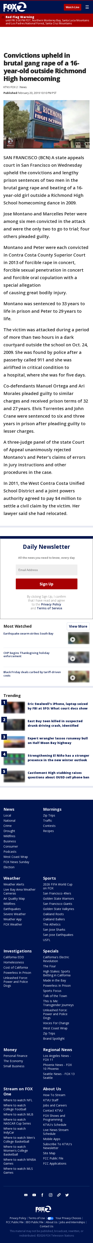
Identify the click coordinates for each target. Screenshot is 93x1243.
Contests (49, 826)
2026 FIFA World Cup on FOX (57, 886)
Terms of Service (49, 608)
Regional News (57, 1049)
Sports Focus (52, 991)
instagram (50, 1195)
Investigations (17, 951)
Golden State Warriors (58, 898)
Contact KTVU (53, 1110)
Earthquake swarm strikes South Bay (28, 633)
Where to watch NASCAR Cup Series (17, 1121)
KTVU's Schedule (54, 1125)
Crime (7, 826)
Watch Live (72, 7)
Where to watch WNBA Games (19, 1161)
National (9, 820)
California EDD (13, 957)
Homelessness (13, 962)
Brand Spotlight (54, 1038)
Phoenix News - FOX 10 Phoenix (57, 1067)
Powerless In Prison (17, 973)
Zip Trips (49, 815)
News (23, 87)
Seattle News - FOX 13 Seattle (59, 1076)
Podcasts (9, 851)
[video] (79, 638)
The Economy (13, 1061)
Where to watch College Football (14, 1107)
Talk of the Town (55, 996)
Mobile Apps (51, 1139)
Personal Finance (15, 1056)
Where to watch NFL (17, 1100)
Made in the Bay (54, 980)
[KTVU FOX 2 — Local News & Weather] (16, 7)
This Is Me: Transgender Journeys (58, 1003)
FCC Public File (53, 1158)
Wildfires (9, 836)
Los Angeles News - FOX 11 (57, 1058)
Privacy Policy (51, 604)
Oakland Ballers (54, 919)
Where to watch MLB (18, 1114)
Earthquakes (12, 909)
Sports (49, 878)
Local (7, 815)
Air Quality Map (14, 898)
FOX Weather (12, 924)
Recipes (48, 831)
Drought (9, 831)
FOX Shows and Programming (54, 1118)
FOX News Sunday (16, 862)
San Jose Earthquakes (58, 935)
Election (8, 867)
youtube (34, 1195)
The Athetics (52, 924)
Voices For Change (56, 1023)
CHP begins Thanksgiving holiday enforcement (26, 654)
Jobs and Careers (55, 1105)
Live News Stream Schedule (56, 1132)
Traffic (47, 820)
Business (9, 841)
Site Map (49, 1153)
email (25, 1195)
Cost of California (15, 967)
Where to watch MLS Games (18, 1171)
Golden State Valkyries (58, 909)
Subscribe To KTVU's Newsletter (57, 1146)
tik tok (58, 1195)
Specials (50, 951)
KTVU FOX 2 (10, 87)
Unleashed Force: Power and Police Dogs (15, 982)
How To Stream (54, 1095)
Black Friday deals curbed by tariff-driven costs (32, 673)
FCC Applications (54, 1163)
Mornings (52, 809)
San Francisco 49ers (57, 893)
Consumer (10, 846)
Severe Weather (14, 914)
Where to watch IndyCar (14, 1130)
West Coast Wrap (15, 857)
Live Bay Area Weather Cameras (19, 891)
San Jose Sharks (54, 929)
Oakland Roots (53, 914)
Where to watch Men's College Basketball (19, 1139)
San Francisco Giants (57, 904)
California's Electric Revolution (56, 959)
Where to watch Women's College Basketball (15, 1150)
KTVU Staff (50, 1100)
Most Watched (17, 626)
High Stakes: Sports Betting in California (57, 973)
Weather (11, 878)
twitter (67, 1195)
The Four (49, 966)
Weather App (12, 919)
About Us (52, 1088)
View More (78, 626)
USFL (46, 940)
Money (10, 1049)
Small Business (13, 1066)
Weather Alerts (13, 884)
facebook (42, 1195)
